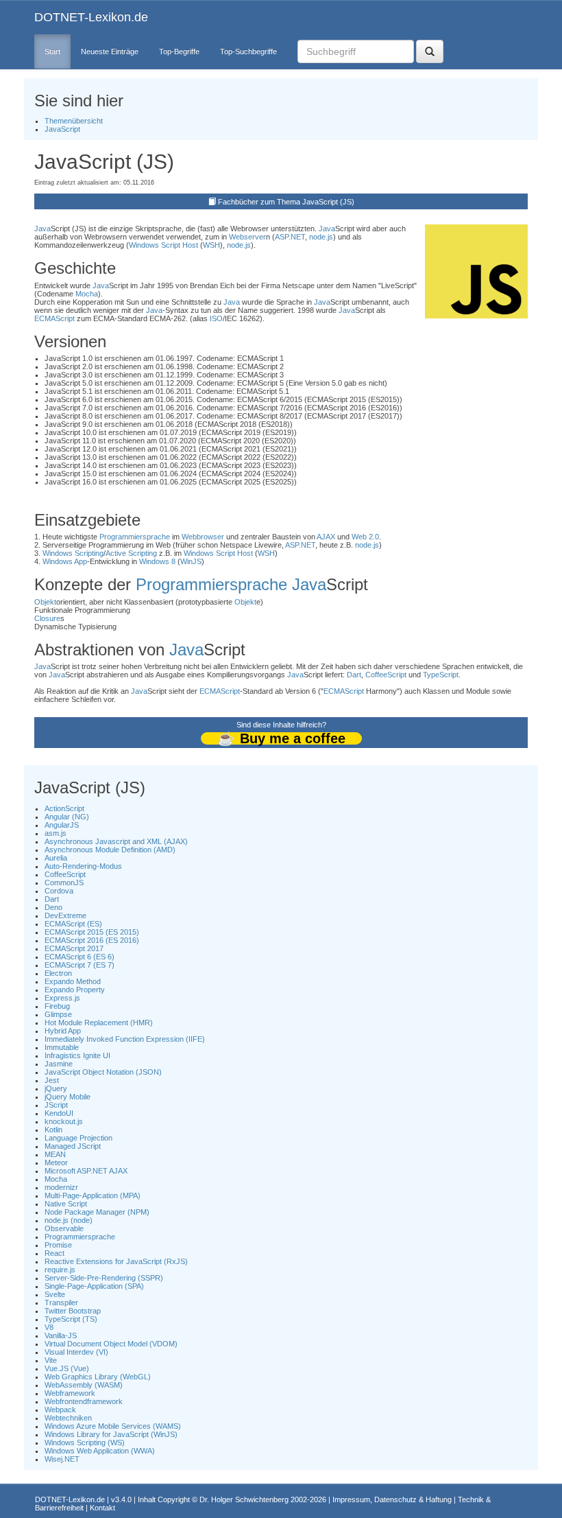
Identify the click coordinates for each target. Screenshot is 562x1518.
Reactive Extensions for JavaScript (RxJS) (116, 1261)
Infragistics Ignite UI (77, 1055)
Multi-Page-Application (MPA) (92, 1195)
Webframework (70, 1393)
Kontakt (102, 1508)
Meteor (56, 1162)
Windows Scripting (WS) (85, 1442)
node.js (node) (69, 1220)
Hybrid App (63, 1031)
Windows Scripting (72, 553)
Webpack (60, 1409)
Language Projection (78, 1138)
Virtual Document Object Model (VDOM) (111, 1344)
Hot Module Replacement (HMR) (99, 1022)
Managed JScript (73, 1146)
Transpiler (61, 1302)
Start (52, 51)
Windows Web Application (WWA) (100, 1451)
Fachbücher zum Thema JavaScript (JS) (286, 202)
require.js (60, 1269)
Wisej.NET (62, 1459)
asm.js (55, 833)
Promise (58, 1245)
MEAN (55, 1154)
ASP (282, 237)
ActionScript (64, 808)
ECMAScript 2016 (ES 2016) (92, 940)
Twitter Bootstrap (73, 1311)
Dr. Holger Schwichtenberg (244, 1499)
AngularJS (62, 825)
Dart (354, 674)
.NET (297, 237)
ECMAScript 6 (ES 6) (79, 957)
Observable (64, 1228)
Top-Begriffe (179, 51)
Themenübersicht (74, 121)
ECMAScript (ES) (73, 924)
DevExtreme (65, 915)
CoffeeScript (385, 674)
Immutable (62, 1047)
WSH (211, 245)
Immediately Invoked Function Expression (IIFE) (125, 1039)
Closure (47, 618)
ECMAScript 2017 (74, 948)
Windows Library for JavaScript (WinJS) (111, 1434)
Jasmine (59, 1064)
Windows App (64, 561)
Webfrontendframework (84, 1401)
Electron (58, 973)
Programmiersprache (134, 537)
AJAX (326, 537)
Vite (51, 1360)
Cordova (59, 891)
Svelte (55, 1294)
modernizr (61, 1187)
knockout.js (64, 1121)
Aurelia (56, 858)
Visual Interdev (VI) (76, 1352)
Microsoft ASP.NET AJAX (86, 1171)
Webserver (247, 237)
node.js (321, 237)
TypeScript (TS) (71, 1319)
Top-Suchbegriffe (248, 51)
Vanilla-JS (61, 1335)
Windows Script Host (163, 245)
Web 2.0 (365, 537)
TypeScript (441, 674)
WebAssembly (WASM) (84, 1385)
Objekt (45, 602)
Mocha (86, 294)
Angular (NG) (67, 817)
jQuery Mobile (67, 1097)
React (54, 1253)
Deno (53, 907)
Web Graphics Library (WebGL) (98, 1377)
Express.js (62, 998)
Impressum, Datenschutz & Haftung (392, 1499)
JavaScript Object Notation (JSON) (103, 1072)
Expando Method (73, 981)
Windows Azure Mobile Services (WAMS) (113, 1426)
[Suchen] (429, 51)
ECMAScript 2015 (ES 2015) (92, 932)
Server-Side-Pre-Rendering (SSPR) (104, 1278)
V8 (49, 1327)
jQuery (56, 1088)
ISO (216, 318)
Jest (52, 1080)
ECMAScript (54, 318)
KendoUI (59, 1113)
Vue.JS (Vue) (67, 1368)
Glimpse (58, 1014)
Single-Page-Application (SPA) (94, 1286)
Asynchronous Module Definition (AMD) (110, 849)
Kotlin (53, 1129)
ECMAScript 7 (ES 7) (79, 965)
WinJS (190, 561)
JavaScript (62, 129)
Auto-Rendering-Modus (83, 866)
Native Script (66, 1204)
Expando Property (75, 989)
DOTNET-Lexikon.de (91, 17)
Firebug (57, 1006)
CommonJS (64, 882)
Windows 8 (157, 561)
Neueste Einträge (109, 51)
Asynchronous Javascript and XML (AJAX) (116, 841)
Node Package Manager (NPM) (97, 1212)
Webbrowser (203, 537)
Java (42, 228)
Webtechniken (68, 1418)
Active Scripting (131, 553)
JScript (56, 1105)
